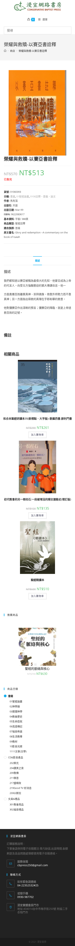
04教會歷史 (16, 716)
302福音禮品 (17, 809)
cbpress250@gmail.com (32, 865)
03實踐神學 (16, 711)
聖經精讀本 (37, 580)
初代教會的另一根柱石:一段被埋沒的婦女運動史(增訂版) (37, 499)
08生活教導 (16, 736)
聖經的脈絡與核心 (37, 668)
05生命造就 (16, 721)
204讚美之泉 (17, 768)
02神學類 (15, 706)
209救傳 (14, 773)
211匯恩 (14, 778)
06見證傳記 (16, 726)
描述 (37, 260)
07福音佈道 (16, 731)
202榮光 (14, 763)
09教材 (13, 741)
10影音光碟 (16, 746)
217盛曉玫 (15, 783)
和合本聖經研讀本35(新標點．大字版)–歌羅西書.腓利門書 (37, 418)
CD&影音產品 (15, 757)
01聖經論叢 (22, 196)
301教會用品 (17, 804)
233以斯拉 (15, 793)
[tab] (37, 260)
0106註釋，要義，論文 (43, 196)
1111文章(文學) (18, 751)
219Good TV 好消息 (21, 788)
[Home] (5, 50)
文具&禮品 (14, 799)
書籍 (12, 196)
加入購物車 (37, 434)
